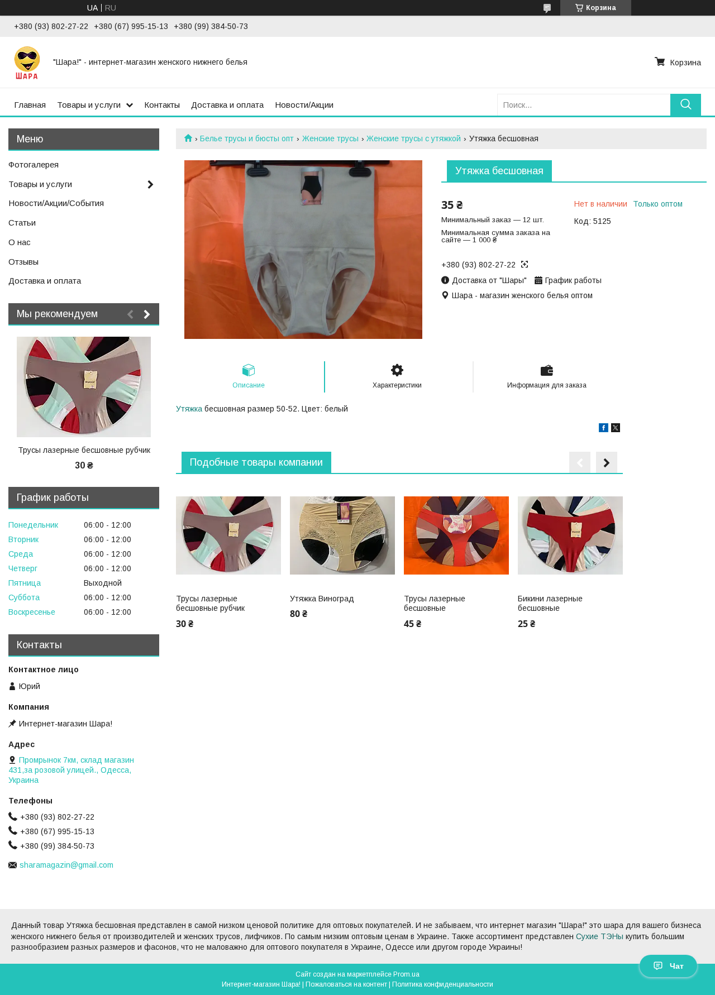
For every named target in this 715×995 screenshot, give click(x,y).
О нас (19, 242)
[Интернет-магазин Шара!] (27, 62)
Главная (30, 104)
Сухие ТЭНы (599, 936)
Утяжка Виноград (322, 598)
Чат (677, 965)
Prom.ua (406, 974)
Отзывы (23, 261)
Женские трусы (330, 138)
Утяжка (189, 408)
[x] (615, 429)
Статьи (22, 222)
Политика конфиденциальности (442, 984)
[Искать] (685, 105)
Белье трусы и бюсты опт (247, 138)
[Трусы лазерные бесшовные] (456, 535)
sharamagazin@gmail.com (66, 864)
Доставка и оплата (227, 104)
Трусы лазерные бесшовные (434, 603)
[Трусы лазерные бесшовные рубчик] (228, 535)
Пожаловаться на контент (346, 984)
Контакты (162, 104)
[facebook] (603, 429)
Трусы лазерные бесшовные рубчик (210, 603)
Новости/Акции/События (56, 203)
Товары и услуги (89, 104)
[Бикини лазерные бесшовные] (570, 535)
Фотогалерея (33, 164)
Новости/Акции (304, 104)
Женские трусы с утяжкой (413, 138)
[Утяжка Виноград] (342, 535)
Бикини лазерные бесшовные (550, 603)
